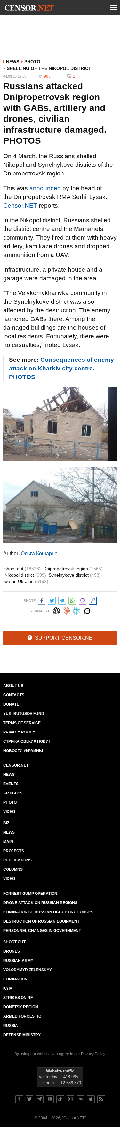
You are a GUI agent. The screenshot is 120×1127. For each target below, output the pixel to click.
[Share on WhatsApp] (72, 600)
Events (11, 784)
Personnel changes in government (42, 930)
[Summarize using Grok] (87, 610)
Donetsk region (20, 1007)
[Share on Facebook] (41, 600)
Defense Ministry (22, 1035)
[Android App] (80, 1099)
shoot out (22, 568)
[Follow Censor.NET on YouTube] (50, 1099)
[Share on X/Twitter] (52, 600)
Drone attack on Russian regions (40, 903)
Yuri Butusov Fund (23, 713)
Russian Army (18, 960)
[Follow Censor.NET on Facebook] (19, 1099)
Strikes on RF (18, 998)
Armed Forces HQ (22, 1016)
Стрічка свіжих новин (27, 741)
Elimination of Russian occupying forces (48, 912)
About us (13, 685)
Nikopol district (25, 575)
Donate (11, 704)
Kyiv (7, 988)
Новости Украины (23, 751)
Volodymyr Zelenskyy (27, 970)
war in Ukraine (26, 581)
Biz (6, 823)
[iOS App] (91, 1099)
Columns (13, 869)
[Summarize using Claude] (66, 610)
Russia (10, 1025)
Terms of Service (22, 723)
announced (45, 188)
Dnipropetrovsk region (73, 568)
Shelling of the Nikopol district (49, 68)
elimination (15, 979)
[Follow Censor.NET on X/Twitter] (29, 1099)
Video (9, 811)
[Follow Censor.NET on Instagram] (70, 1099)
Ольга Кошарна (39, 553)
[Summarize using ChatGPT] (56, 610)
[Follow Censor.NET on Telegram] (40, 1099)
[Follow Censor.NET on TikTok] (60, 1099)
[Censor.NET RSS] (101, 1099)
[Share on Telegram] (62, 600)
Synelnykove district (75, 575)
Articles (12, 793)
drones (11, 951)
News (12, 61)
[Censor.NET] (29, 9)
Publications (17, 860)
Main (8, 841)
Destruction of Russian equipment (41, 921)
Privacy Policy (19, 732)
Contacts (13, 695)
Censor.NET (20, 205)
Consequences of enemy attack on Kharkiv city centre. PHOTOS (61, 368)
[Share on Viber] (82, 600)
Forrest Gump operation (30, 893)
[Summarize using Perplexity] (77, 610)
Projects (13, 851)
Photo (32, 61)
